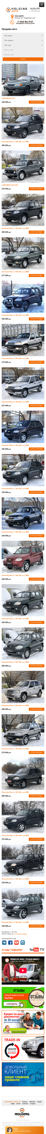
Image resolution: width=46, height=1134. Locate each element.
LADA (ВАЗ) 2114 (8, 98)
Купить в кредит (36, 102)
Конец (25, 934)
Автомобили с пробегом (12, 1101)
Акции (13, 1103)
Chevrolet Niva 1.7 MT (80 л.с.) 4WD (15, 142)
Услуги (18, 1103)
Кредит (39, 1101)
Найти (23, 59)
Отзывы (32, 1103)
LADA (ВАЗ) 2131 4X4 (10, 185)
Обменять (32, 1101)
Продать (24, 1101)
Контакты (25, 1103)
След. (20, 934)
